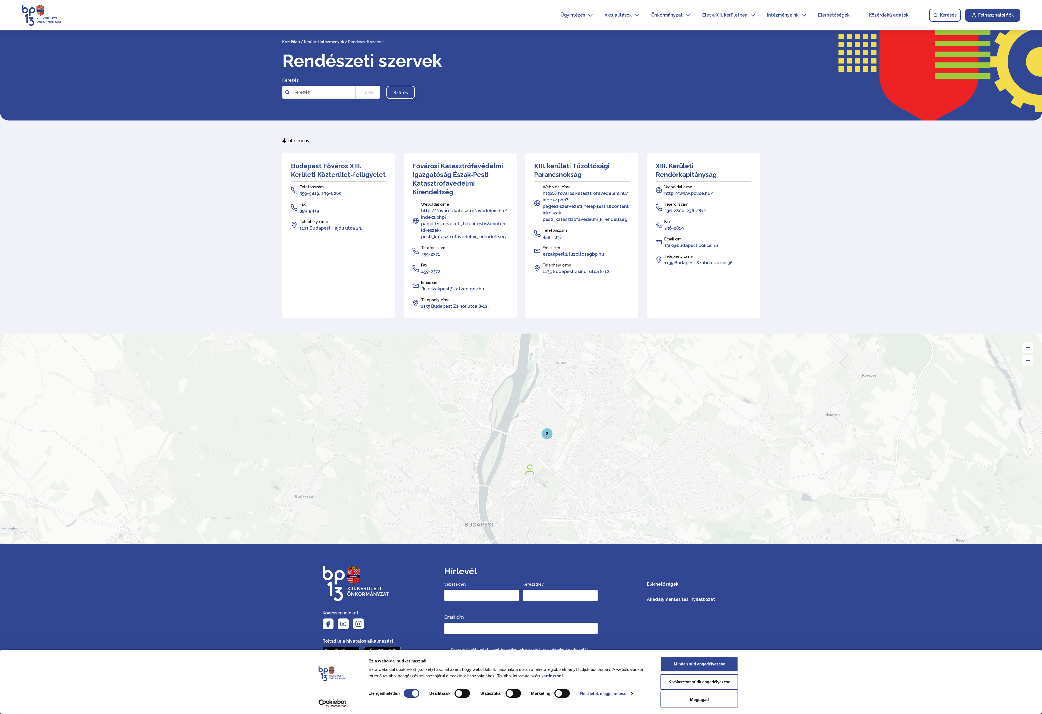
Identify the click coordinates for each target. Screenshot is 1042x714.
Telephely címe (314, 222)
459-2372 (430, 271)
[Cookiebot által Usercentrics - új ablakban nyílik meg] (332, 703)
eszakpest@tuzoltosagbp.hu (573, 254)
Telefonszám (312, 187)
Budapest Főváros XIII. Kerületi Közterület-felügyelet (338, 170)
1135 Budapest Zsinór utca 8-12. (455, 306)
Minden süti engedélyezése (699, 664)
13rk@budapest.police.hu (691, 245)
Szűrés (400, 92)
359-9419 (309, 210)
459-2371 (430, 254)
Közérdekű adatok (888, 15)
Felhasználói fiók (996, 15)
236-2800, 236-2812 (685, 210)
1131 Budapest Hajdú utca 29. (331, 228)
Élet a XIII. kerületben (725, 15)
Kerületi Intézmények (324, 42)
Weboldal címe (435, 204)
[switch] (462, 693)
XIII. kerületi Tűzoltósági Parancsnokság (571, 170)
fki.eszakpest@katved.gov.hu (452, 288)
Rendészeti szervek (362, 61)
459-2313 (552, 236)
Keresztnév (533, 584)
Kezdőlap (291, 42)
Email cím (430, 282)
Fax (303, 204)
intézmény (295, 140)
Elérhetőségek (834, 15)
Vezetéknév (455, 584)
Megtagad (699, 699)
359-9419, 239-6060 (321, 193)
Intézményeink (783, 15)
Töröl (367, 92)
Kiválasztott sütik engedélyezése (699, 682)
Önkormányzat (667, 15)
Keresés (948, 15)
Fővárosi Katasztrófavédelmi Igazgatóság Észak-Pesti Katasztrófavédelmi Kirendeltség (457, 179)
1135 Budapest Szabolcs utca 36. (699, 262)
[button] (531, 470)
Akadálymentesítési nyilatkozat (681, 599)
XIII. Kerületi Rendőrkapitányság (686, 170)
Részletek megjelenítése (603, 693)
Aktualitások (618, 15)
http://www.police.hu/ (688, 193)
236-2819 (674, 228)
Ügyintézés (573, 15)
